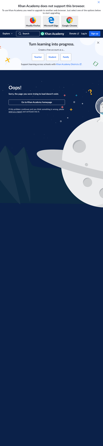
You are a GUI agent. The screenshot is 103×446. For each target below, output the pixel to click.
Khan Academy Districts (67, 64)
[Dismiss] (99, 2)
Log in (84, 34)
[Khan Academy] (52, 34)
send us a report (15, 112)
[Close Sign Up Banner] (98, 42)
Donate (72, 34)
